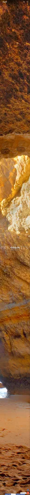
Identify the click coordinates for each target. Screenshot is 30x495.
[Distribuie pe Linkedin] (14, 492)
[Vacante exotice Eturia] (4, 1)
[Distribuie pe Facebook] (15, 492)
